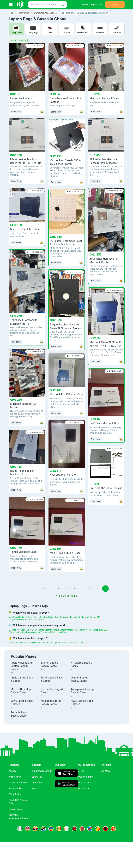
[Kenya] (27, 828)
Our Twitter (84, 788)
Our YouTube (84, 782)
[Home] (20, 4)
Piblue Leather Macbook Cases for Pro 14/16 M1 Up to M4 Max (37, 632)
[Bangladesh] (74, 828)
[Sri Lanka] (82, 828)
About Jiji (13, 771)
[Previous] (27, 588)
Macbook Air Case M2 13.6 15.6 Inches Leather (30, 630)
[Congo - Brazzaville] (97, 828)
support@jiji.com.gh (42, 771)
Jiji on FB (82, 771)
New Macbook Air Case (72, 642)
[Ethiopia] (51, 828)
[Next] (105, 588)
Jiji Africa (106, 771)
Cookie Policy (15, 809)
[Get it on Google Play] (66, 784)
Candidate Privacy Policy (18, 802)
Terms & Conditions (18, 782)
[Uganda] (35, 828)
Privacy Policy (16, 788)
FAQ (34, 788)
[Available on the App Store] (66, 773)
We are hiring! (15, 776)
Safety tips (37, 776)
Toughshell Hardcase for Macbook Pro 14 (28, 619)
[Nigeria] (19, 828)
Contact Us (37, 782)
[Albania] (105, 828)
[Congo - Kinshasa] (89, 828)
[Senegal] (58, 828)
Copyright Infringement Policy (18, 816)
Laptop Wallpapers (17, 642)
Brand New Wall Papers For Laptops (43, 642)
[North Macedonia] (113, 828)
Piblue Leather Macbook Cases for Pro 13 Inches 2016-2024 (80, 630)
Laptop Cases (16, 40)
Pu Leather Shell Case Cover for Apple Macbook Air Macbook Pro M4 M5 (67, 617)
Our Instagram (85, 776)
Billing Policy (15, 794)
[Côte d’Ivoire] (66, 828)
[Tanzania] (43, 828)
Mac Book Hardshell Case (20, 617)
